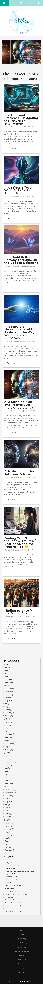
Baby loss (8, 863)
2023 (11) (6, 719)
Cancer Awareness (12, 865)
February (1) (9, 734)
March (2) (8, 676)
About (21, 934)
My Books (9, 897)
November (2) (10, 793)
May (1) (7, 707)
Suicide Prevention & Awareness (17, 903)
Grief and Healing (11, 877)
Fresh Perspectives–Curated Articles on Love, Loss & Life (19, 872)
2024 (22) (6, 686)
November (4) (10, 722)
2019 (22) (6, 820)
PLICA (21, 972)
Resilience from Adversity (15, 900)
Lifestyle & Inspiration (13, 891)
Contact (21, 976)
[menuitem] (21, 930)
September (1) (10, 698)
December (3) (10, 689)
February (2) (9, 679)
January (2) (9, 737)
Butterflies (21, 947)
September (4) (10, 832)
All (6, 860)
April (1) (7, 673)
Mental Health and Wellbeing (16, 894)
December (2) (10, 790)
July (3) (7, 768)
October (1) (9, 759)
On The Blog (21, 939)
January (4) (9, 682)
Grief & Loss (21, 960)
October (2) (9, 725)
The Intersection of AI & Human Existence (21, 906)
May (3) (7, 807)
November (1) (10, 692)
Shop (21, 968)
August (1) (8, 701)
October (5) (9, 695)
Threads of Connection (21, 951)
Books (21, 955)
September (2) (10, 762)
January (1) (9, 716)
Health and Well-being (13, 885)
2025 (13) (6, 664)
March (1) (8, 780)
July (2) (7, 838)
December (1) (10, 744)
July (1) (7, 667)
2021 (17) (6, 753)
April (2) (8, 847)
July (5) (7, 704)
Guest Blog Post (11, 882)
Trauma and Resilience (13, 909)
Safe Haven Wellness (21, 964)
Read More (12, 149)
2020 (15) (6, 787)
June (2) (8, 771)
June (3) (8, 670)
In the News (9, 888)
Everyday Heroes (11, 868)
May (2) (7, 747)
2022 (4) (6, 741)
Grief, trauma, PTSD (12, 879)
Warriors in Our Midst (13, 912)
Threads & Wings (21, 943)
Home (21, 930)
